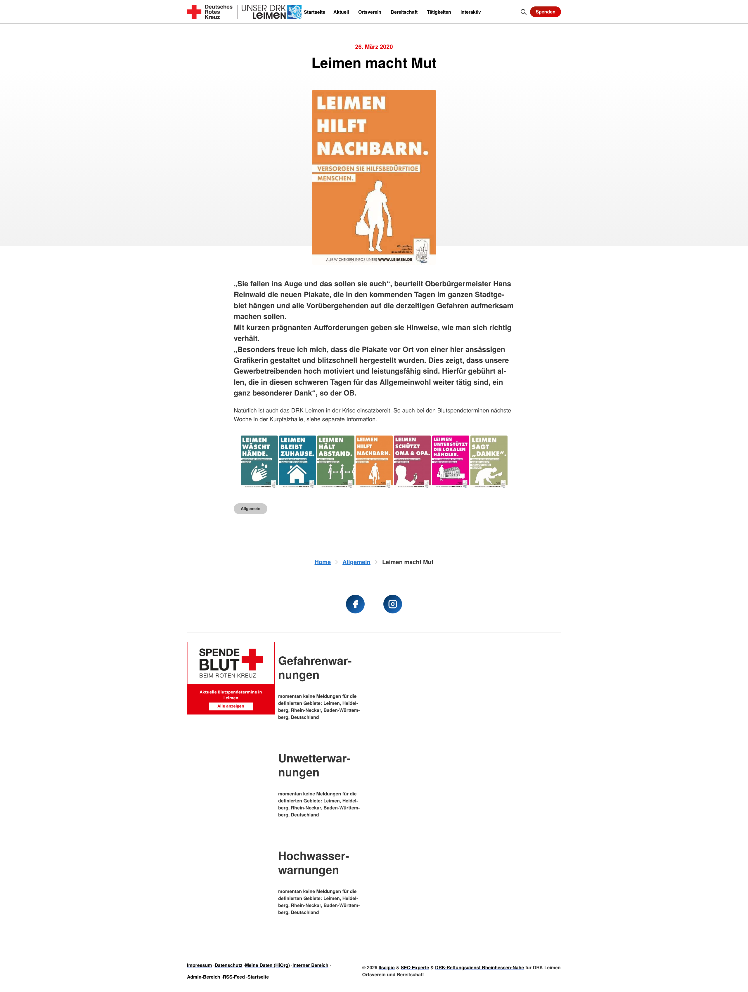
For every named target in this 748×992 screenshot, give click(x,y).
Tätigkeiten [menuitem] (439, 11)
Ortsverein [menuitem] (369, 11)
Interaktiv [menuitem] (470, 11)
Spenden (545, 11)
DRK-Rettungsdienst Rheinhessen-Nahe (479, 967)
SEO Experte (415, 967)
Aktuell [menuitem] (341, 11)
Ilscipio (387, 967)
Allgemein (250, 508)
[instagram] (392, 604)
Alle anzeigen (230, 706)
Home (323, 562)
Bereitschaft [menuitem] (404, 11)
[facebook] (355, 604)
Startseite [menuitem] (314, 11)
